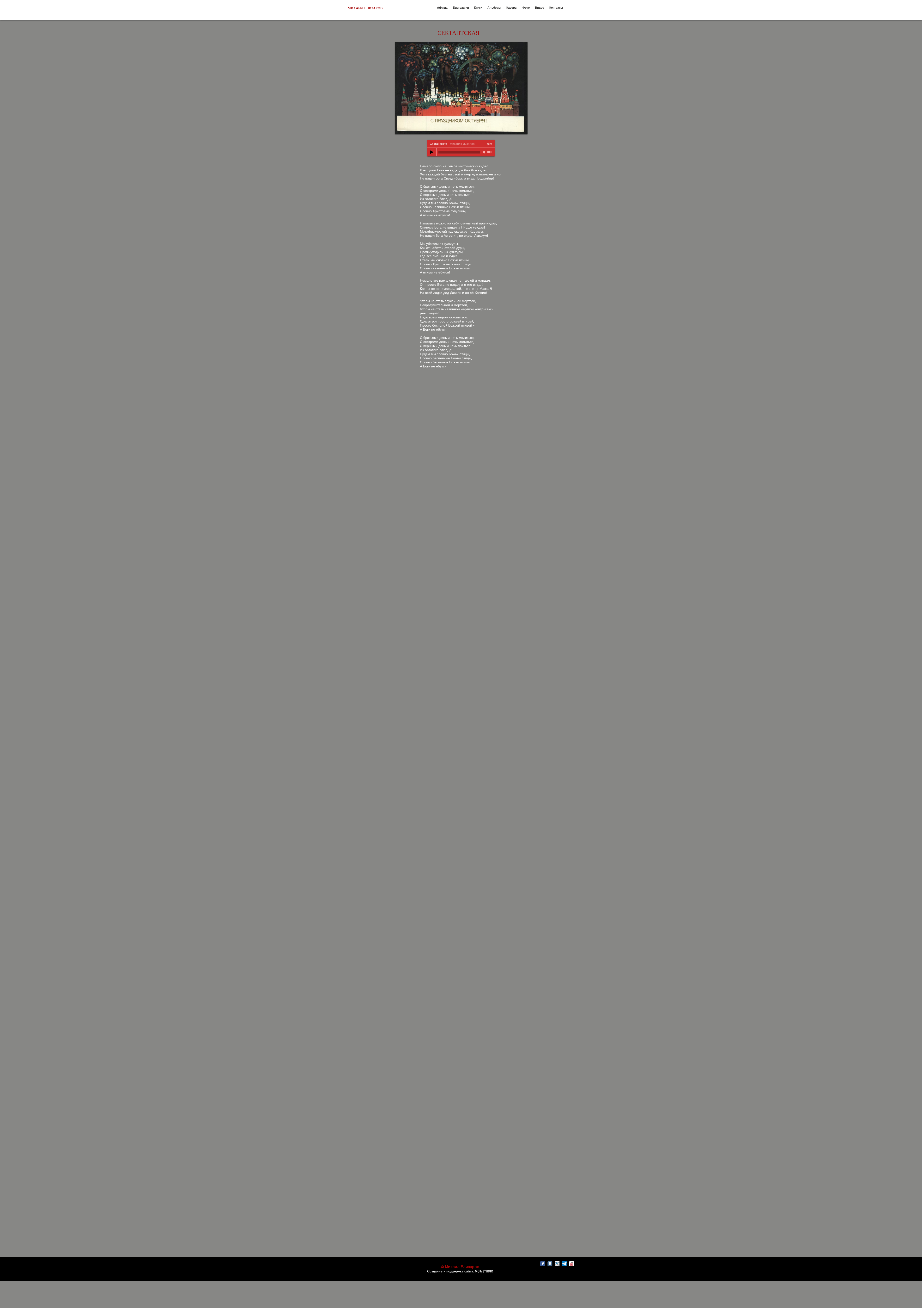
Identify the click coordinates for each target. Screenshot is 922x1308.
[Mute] (484, 152)
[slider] (489, 152)
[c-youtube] (571, 1263)
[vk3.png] (549, 1263)
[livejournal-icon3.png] (557, 1263)
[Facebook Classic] (542, 1263)
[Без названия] (564, 1263)
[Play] (432, 152)
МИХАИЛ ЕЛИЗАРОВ (365, 8)
